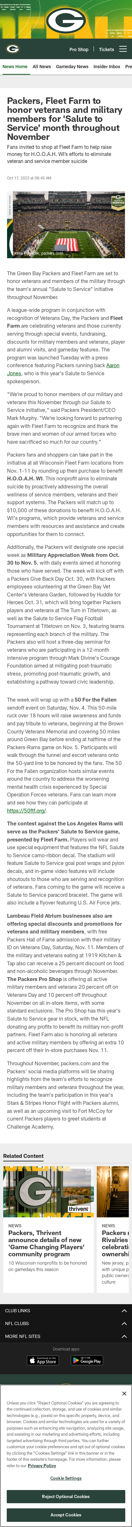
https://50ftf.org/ (26, 810)
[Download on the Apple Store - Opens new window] (43, 1361)
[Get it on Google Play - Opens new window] (87, 1363)
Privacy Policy (42, 1465)
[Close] (124, 1393)
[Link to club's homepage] (13, 46)
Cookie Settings (66, 1478)
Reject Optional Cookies (66, 1496)
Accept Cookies (66, 1514)
